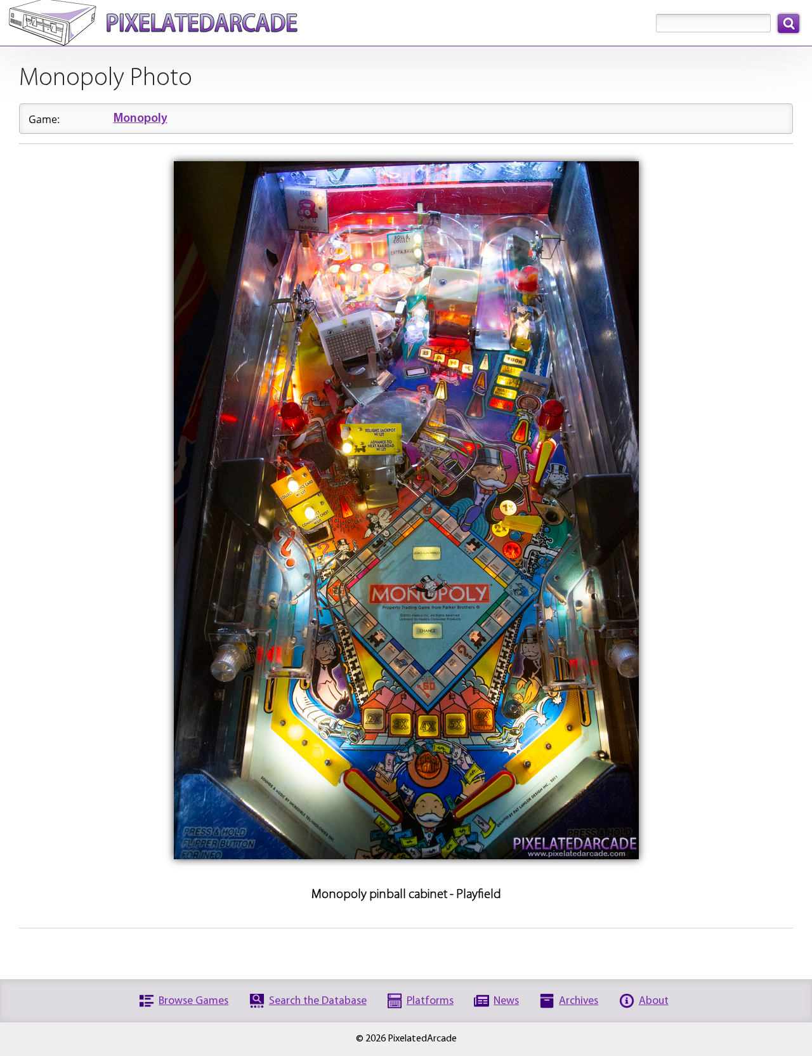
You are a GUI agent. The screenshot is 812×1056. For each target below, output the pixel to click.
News (506, 1001)
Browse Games (193, 1001)
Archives (578, 1001)
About (654, 1001)
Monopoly (140, 119)
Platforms (430, 1001)
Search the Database (318, 1001)
